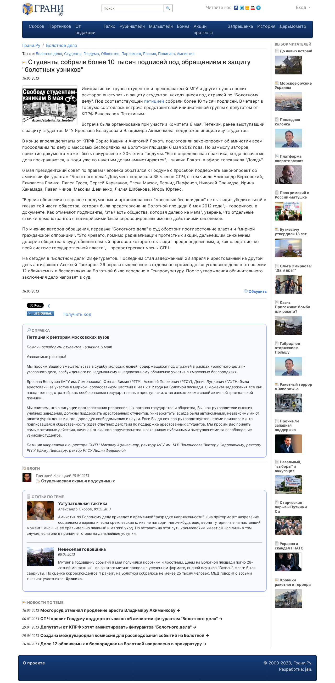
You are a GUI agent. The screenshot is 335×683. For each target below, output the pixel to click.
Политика (166, 53)
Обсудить (257, 291)
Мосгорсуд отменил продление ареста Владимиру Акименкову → (110, 610)
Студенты (72, 53)
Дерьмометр (293, 26)
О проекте (34, 662)
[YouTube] (253, 7)
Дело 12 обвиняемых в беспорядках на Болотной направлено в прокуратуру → (123, 643)
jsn (308, 669)
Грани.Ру (31, 45)
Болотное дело (61, 45)
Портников (59, 26)
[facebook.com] (236, 7)
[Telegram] (258, 7)
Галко (109, 26)
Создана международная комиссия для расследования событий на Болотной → (124, 635)
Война (183, 26)
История (266, 26)
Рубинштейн (132, 26)
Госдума (91, 53)
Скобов (36, 26)
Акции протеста (203, 29)
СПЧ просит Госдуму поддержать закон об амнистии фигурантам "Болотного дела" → (131, 618)
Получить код (77, 314)
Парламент (131, 53)
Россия (149, 53)
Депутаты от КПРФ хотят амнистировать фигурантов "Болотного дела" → (118, 627)
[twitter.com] (242, 7)
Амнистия (185, 53)
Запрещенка (240, 26)
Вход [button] (302, 7)
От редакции (85, 29)
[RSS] (247, 7)
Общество (110, 53)
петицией (154, 101)
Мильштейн (161, 26)
